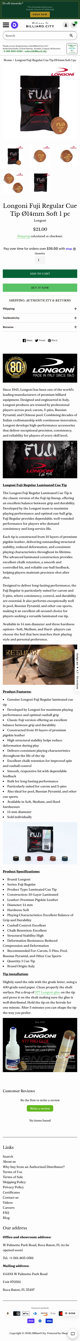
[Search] (71, 35)
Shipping (23, 236)
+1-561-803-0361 (13, 51)
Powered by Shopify (59, 1333)
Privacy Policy (13, 1187)
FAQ (6, 1213)
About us (9, 1161)
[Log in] (65, 25)
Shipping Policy (14, 1182)
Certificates (11, 1192)
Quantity (40, 253)
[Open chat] (73, 1334)
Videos (8, 1202)
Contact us (11, 1197)
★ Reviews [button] (77, 670)
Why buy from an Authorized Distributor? (34, 1167)
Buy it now (40, 287)
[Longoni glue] (40, 1071)
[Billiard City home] (40, 25)
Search (8, 1156)
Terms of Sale (13, 1177)
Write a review (40, 1108)
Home (8, 60)
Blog (6, 1218)
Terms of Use (12, 1172)
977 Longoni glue (47, 992)
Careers (9, 1207)
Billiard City (39, 1333)
